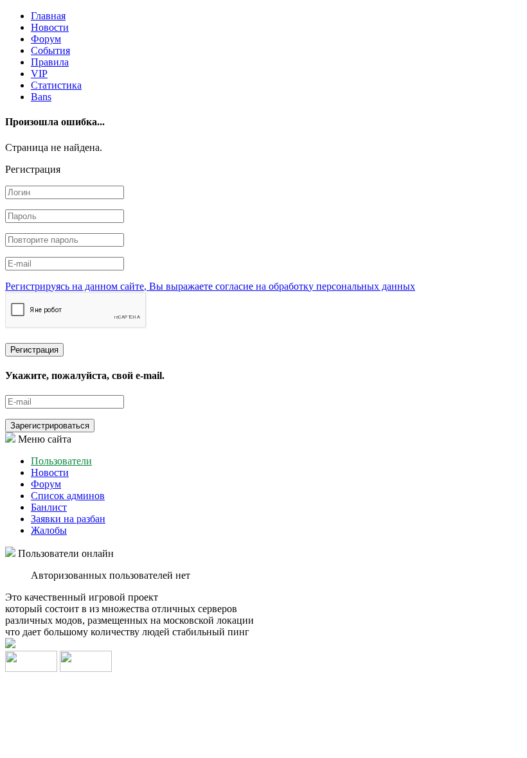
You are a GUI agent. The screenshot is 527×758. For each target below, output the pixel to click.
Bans (41, 96)
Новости (50, 27)
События (50, 50)
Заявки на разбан (68, 518)
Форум (46, 38)
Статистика (56, 85)
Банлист (49, 507)
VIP (39, 73)
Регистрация (34, 350)
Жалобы (49, 530)
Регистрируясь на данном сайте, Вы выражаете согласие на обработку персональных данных (210, 286)
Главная (48, 15)
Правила (50, 62)
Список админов (68, 495)
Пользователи (61, 460)
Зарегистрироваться (49, 425)
